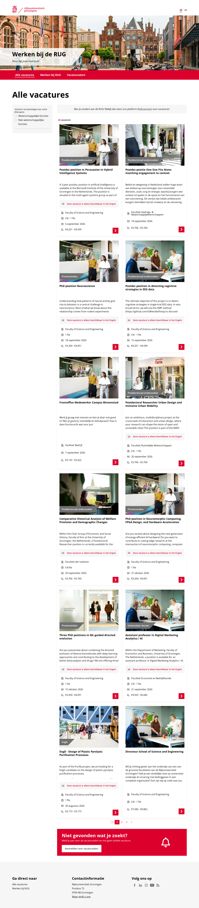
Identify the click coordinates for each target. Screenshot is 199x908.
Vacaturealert (76, 75)
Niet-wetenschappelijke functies (31, 122)
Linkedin (140, 885)
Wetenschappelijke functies (33, 115)
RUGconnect (145, 109)
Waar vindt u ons (81, 896)
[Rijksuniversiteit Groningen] (28, 10)
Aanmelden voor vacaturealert (81, 848)
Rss (158, 885)
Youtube (152, 885)
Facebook (135, 885)
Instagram (146, 885)
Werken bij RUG (50, 75)
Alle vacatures (24, 75)
